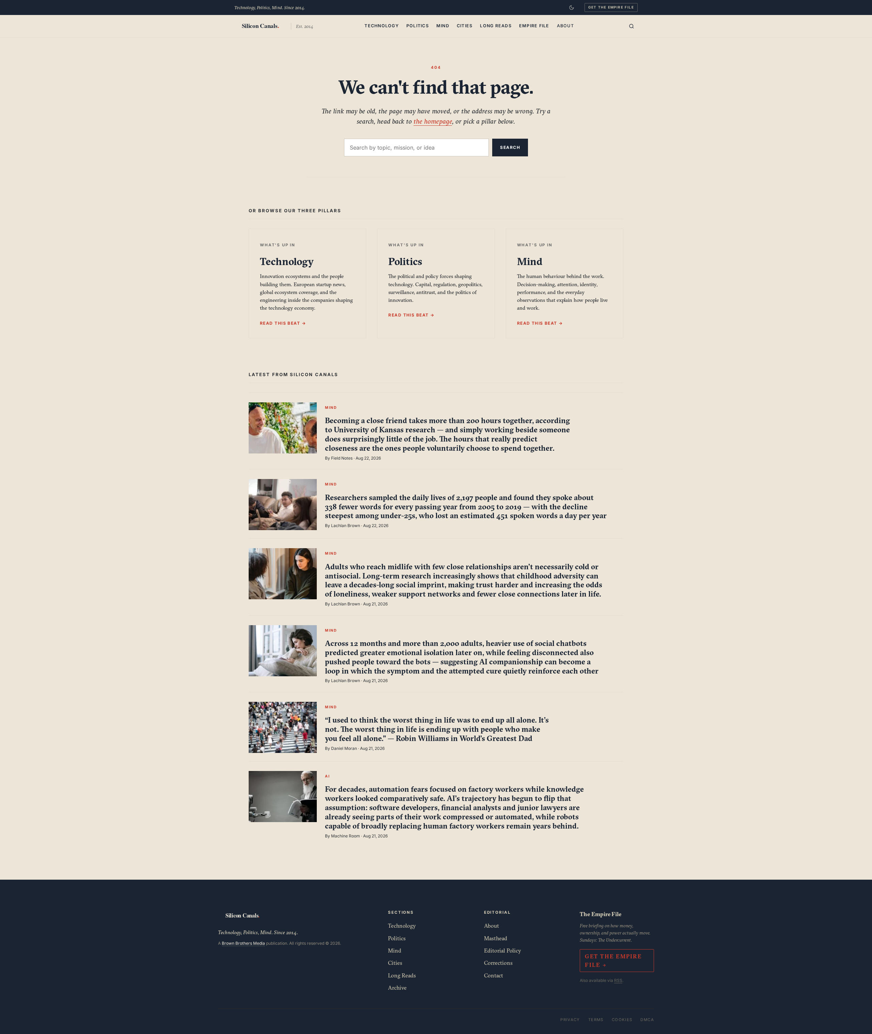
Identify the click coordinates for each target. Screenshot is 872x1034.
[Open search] (631, 26)
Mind (442, 25)
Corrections (498, 962)
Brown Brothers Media (243, 943)
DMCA (647, 1019)
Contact (493, 975)
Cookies (622, 1019)
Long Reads (496, 25)
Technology (381, 25)
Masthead (495, 938)
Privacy (570, 1019)
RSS (618, 980)
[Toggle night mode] (571, 7)
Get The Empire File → (613, 960)
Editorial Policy (502, 950)
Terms (596, 1019)
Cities (465, 25)
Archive (397, 987)
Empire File (534, 25)
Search (510, 147)
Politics (417, 25)
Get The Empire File (611, 7)
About (565, 25)
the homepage (433, 121)
